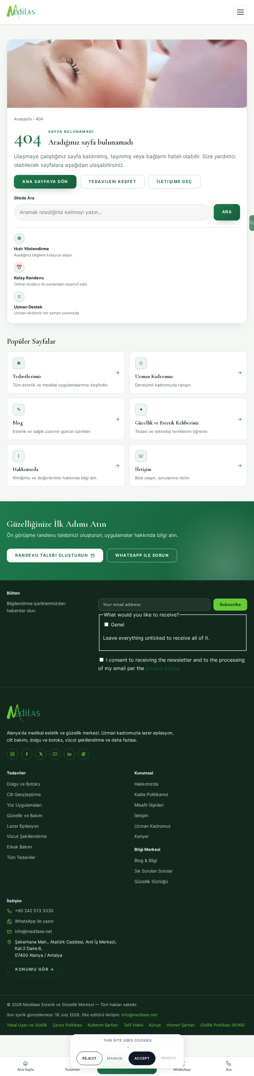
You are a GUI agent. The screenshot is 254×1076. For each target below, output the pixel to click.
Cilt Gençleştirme (24, 794)
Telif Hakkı (133, 1025)
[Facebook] (26, 754)
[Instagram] (12, 754)
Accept (142, 1058)
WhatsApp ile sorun (142, 555)
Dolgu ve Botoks (23, 784)
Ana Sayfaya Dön (45, 181)
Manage (115, 1058)
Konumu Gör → (34, 969)
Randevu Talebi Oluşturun (51, 555)
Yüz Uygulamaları (24, 805)
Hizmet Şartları (181, 1025)
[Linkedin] (69, 754)
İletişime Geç (174, 181)
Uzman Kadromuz (152, 826)
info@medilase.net (33, 931)
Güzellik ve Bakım (24, 815)
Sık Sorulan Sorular (153, 871)
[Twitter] (40, 754)
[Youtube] (55, 754)
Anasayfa (23, 118)
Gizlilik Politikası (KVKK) (222, 1025)
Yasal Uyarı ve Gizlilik (27, 1025)
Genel (116, 624)
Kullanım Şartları (103, 1025)
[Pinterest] (83, 754)
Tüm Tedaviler (21, 857)
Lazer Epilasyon (23, 826)
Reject (89, 1058)
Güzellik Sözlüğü (151, 881)
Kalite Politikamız (151, 794)
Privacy (169, 1058)
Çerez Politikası (67, 1025)
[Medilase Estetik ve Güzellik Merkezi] (21, 12)
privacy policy (162, 668)
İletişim (141, 815)
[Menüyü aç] (240, 12)
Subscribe (230, 604)
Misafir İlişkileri (149, 805)
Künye (155, 1025)
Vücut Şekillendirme (27, 836)
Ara (227, 212)
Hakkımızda (146, 784)
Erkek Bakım (19, 846)
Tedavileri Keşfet (113, 181)
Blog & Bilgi (145, 860)
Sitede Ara (24, 197)
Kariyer (141, 836)
